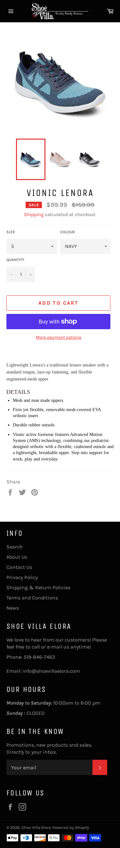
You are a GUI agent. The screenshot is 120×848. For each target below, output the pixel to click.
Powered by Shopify (70, 827)
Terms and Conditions (32, 598)
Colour (67, 232)
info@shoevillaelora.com (51, 671)
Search (14, 547)
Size (10, 232)
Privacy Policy (22, 577)
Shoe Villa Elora (36, 827)
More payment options (58, 337)
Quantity (15, 259)
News (12, 608)
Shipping (34, 214)
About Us (16, 557)
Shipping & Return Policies (38, 587)
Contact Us (19, 567)
